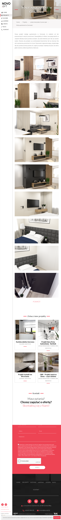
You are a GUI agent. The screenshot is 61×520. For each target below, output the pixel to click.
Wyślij (37, 467)
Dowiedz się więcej (47, 517)
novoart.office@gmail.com (6, 511)
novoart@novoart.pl (5, 509)
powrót (36, 302)
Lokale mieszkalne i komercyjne (38, 22)
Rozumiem (57, 517)
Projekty (25, 22)
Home (18, 22)
